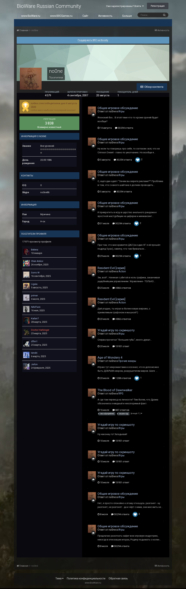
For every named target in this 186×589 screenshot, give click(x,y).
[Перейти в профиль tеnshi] (26, 355)
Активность (105, 15)
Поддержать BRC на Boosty (93, 40)
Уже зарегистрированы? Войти (124, 6)
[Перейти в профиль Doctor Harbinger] (26, 332)
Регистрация (158, 6)
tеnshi (34, 352)
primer (34, 295)
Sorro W (35, 272)
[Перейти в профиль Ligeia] (26, 286)
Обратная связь (118, 578)
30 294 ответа (125, 128)
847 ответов (122, 410)
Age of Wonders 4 (110, 357)
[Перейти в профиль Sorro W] (26, 275)
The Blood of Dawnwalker (115, 390)
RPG (120, 393)
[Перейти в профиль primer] (26, 297)
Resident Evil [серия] (111, 268)
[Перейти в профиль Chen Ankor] (26, 263)
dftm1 (34, 341)
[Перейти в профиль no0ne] (92, 110)
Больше (127, 15)
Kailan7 (35, 318)
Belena (34, 249)
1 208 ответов (123, 378)
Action (122, 271)
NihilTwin (36, 307)
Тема (58, 578)
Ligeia (34, 284)
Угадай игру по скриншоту (116, 330)
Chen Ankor (37, 261)
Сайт (85, 15)
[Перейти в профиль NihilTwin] (26, 309)
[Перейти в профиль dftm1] (26, 343)
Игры (121, 111)
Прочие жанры (127, 360)
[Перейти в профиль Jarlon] (26, 366)
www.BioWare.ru (30, 15)
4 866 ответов (123, 287)
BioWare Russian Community (49, 6)
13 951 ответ (122, 346)
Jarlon (34, 364)
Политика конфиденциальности (86, 578)
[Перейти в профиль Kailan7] (26, 320)
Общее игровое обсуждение (118, 108)
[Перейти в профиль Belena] (26, 252)
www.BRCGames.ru (61, 15)
